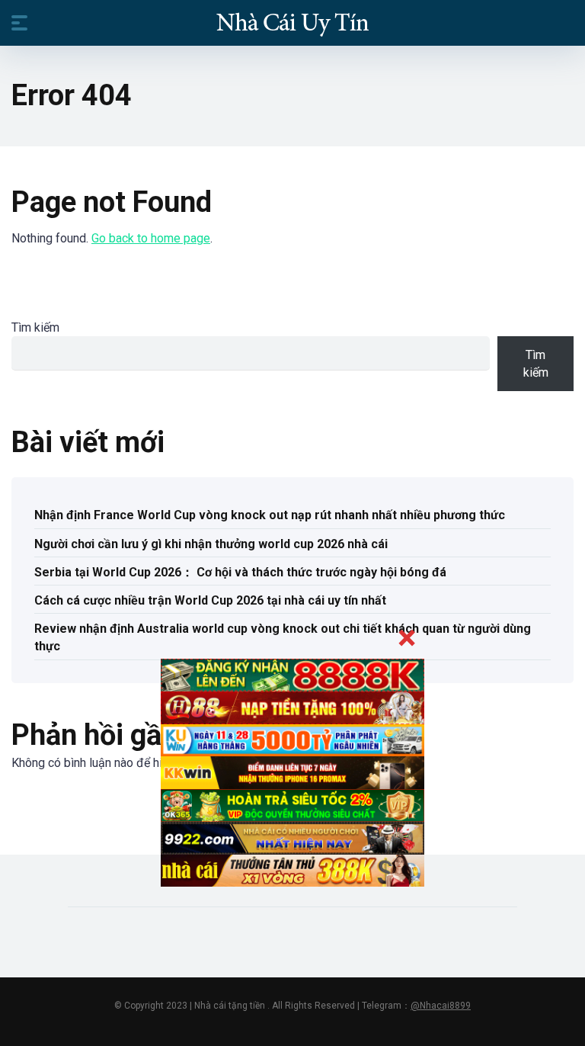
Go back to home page (150, 238)
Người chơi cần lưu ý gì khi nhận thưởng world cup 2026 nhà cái (211, 544)
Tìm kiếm (35, 327)
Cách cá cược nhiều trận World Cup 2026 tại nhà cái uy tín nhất (210, 600)
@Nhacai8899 (441, 1005)
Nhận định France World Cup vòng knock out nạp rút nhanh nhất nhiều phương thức (269, 515)
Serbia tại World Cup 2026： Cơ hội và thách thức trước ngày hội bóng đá (240, 572)
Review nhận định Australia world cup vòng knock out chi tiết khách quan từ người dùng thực (282, 637)
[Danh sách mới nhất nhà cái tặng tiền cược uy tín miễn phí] (292, 22)
